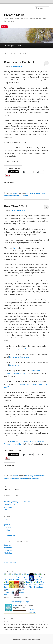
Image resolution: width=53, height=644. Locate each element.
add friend (29, 193)
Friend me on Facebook (19, 62)
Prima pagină (9, 45)
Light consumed (10, 498)
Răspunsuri (34, 478)
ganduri (15, 193)
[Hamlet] (31, 580)
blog (6, 519)
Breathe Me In (14, 15)
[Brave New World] (16, 595)
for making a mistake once (19, 357)
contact (20, 45)
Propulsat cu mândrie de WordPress (26, 639)
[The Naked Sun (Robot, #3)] (6, 587)
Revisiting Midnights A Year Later (17, 501)
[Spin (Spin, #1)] (21, 577)
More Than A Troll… (17, 206)
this (14, 248)
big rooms (8, 507)
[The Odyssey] (41, 579)
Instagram (8, 550)
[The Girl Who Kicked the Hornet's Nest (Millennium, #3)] (21, 587)
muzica (7, 530)
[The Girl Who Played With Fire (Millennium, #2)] (16, 587)
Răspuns (25, 195)
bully (31, 476)
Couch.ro (7, 545)
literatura (7, 527)
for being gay (14, 365)
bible (27, 476)
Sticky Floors (9, 504)
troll (21, 478)
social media (15, 195)
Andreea (16, 605)
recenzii (7, 532)
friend (43, 193)
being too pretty (21, 348)
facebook (36, 193)
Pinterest (7, 556)
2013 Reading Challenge (20, 601)
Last (5, 509)
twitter (25, 478)
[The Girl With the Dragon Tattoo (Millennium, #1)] (11, 588)
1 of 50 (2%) (31, 610)
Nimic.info (8, 553)
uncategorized (9, 535)
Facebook (8, 547)
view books (32, 612)
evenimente (8, 522)
